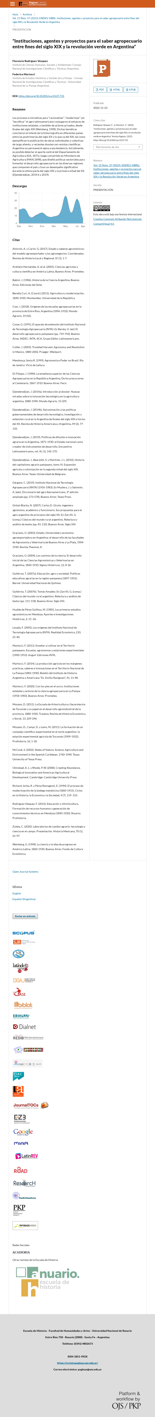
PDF (101, 89)
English (16, 893)
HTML (116, 89)
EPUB (132, 89)
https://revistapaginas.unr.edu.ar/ (77, 1363)
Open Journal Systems (25, 871)
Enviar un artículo (25, 916)
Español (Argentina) (24, 899)
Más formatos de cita (107, 147)
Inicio (15, 14)
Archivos (27, 14)
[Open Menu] (12, 4)
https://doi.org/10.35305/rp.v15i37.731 (41, 96)
